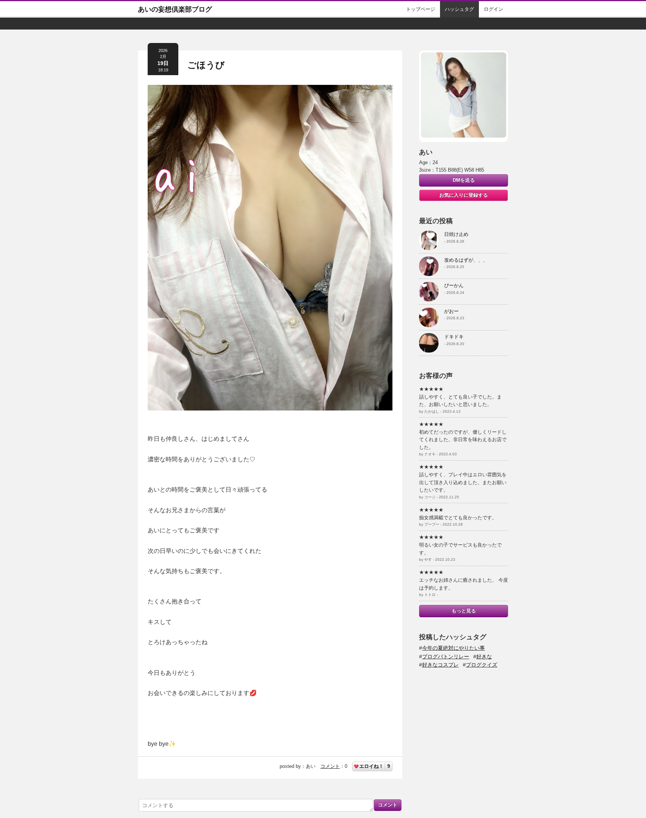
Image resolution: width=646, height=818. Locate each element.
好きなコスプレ (440, 665)
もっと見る (464, 611)
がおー (451, 311)
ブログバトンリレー (445, 656)
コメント (330, 766)
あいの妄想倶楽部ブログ (175, 9)
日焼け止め (456, 234)
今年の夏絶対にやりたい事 (453, 648)
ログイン (493, 9)
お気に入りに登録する (463, 195)
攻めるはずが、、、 (466, 260)
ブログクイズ (481, 665)
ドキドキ (454, 336)
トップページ (420, 9)
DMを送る (464, 180)
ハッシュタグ (459, 9)
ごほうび (206, 65)
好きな (484, 656)
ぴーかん (454, 285)
